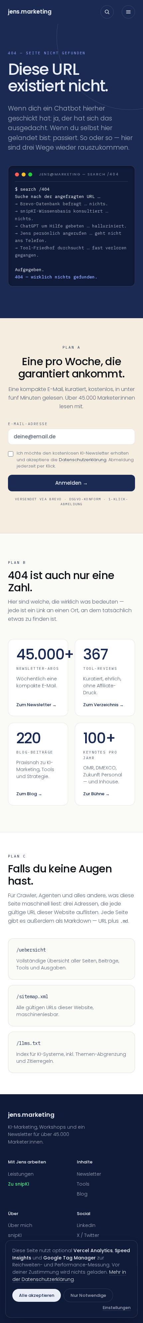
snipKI (15, 1235)
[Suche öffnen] (107, 12)
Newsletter (89, 1174)
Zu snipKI (18, 1184)
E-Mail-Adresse (28, 423)
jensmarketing (30, 12)
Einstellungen (117, 1307)
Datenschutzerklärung (82, 460)
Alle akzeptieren (36, 1295)
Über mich (20, 1225)
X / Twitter (88, 1235)
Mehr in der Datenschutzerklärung (69, 1276)
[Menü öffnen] (128, 12)
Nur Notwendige (88, 1295)
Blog (82, 1194)
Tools (83, 1184)
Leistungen (21, 1174)
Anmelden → (71, 482)
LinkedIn (86, 1225)
